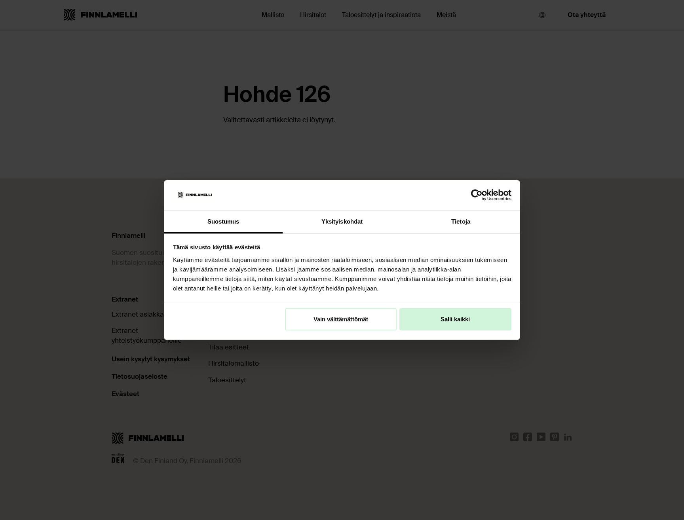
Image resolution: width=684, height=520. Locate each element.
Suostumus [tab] (223, 221)
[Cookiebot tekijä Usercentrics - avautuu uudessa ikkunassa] (476, 195)
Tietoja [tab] (460, 221)
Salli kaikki (455, 319)
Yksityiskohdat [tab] (342, 221)
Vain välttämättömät (341, 319)
